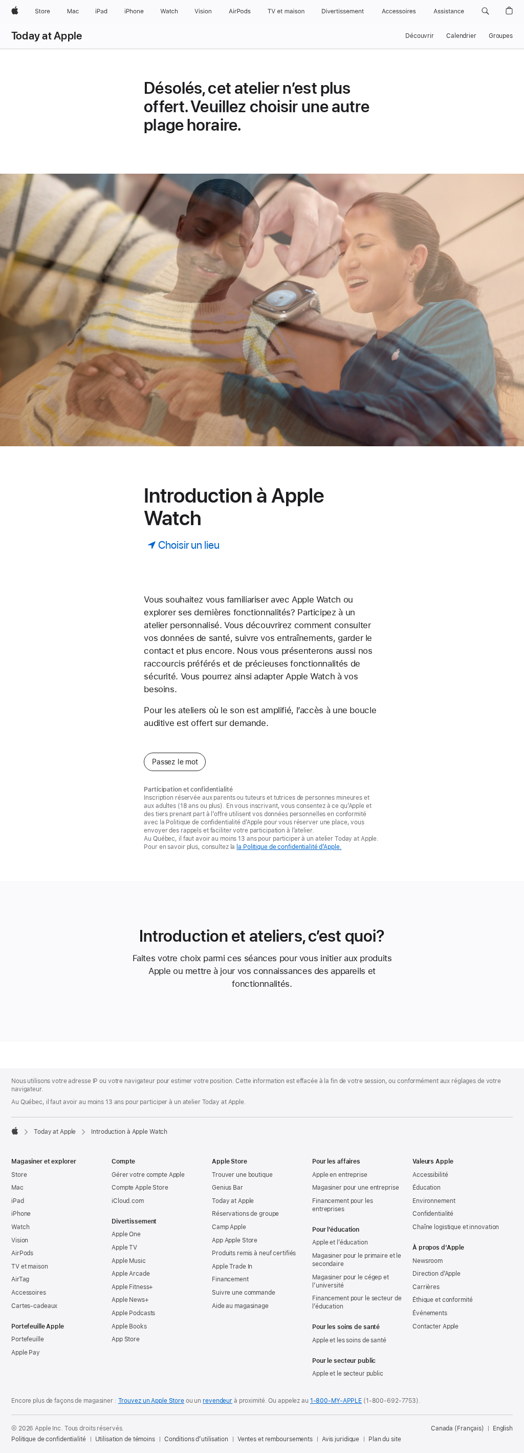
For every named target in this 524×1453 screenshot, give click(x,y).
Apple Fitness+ (132, 1287)
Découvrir (419, 35)
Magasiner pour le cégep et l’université (350, 1281)
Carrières (426, 1287)
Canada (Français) (457, 1428)
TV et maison (29, 1266)
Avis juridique (340, 1439)
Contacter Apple (435, 1326)
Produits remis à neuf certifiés (254, 1253)
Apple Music (129, 1260)
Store (19, 1174)
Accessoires (28, 1292)
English (503, 1428)
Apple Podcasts (133, 1313)
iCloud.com (128, 1201)
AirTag (20, 1279)
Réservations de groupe (245, 1213)
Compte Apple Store (140, 1187)
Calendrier (461, 35)
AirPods (22, 1253)
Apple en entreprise (339, 1174)
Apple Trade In (232, 1266)
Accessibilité (430, 1174)
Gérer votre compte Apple (148, 1174)
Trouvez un (151, 1400)
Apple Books (129, 1326)
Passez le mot (175, 762)
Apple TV (124, 1247)
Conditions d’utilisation (196, 1439)
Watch (20, 1227)
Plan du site (384, 1439)
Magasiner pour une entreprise (355, 1187)
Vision (19, 1240)
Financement (230, 1279)
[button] (485, 11)
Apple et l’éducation (340, 1242)
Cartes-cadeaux (34, 1306)
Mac (17, 1187)
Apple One (126, 1234)
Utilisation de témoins (125, 1439)
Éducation (426, 1187)
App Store (126, 1339)
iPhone (21, 1213)
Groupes (501, 35)
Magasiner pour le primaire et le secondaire (356, 1260)
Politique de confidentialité (48, 1439)
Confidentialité (432, 1213)
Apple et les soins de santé (349, 1340)
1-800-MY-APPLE (336, 1400)
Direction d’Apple (436, 1273)
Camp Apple (229, 1227)
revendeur (217, 1400)
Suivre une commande (243, 1292)
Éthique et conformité (442, 1299)
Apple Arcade (131, 1273)
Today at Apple (46, 36)
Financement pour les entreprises (342, 1205)
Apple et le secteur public (347, 1373)
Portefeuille (27, 1339)
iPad (17, 1201)
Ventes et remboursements (275, 1439)
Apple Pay (25, 1352)
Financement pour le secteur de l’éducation (356, 1302)
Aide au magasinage (240, 1306)
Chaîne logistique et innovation (455, 1227)
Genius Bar (227, 1187)
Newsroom (427, 1260)
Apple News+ (130, 1299)
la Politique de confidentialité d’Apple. (288, 846)
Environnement (433, 1201)
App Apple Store (234, 1240)
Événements (429, 1313)
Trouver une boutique (242, 1174)
